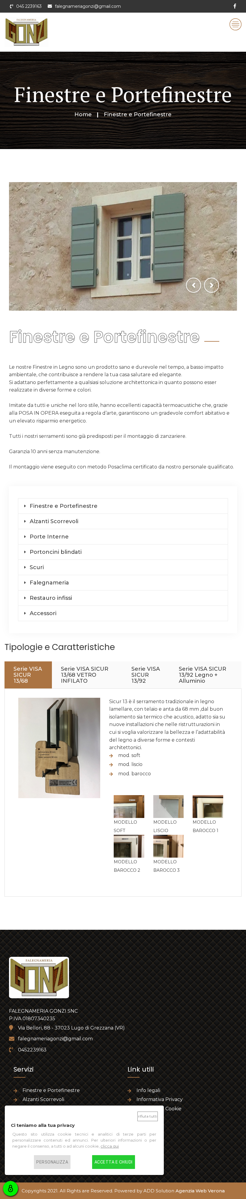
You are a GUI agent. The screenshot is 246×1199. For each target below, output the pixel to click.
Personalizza (52, 1162)
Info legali (148, 1090)
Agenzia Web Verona (200, 1191)
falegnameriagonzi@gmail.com (88, 6)
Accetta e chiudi (113, 1162)
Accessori (43, 613)
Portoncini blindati (56, 552)
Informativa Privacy (159, 1099)
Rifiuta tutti (147, 1116)
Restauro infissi (51, 598)
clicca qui (109, 1146)
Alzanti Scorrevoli (54, 521)
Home (83, 114)
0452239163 (32, 1050)
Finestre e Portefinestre (64, 506)
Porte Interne (49, 536)
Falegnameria (49, 582)
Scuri (37, 567)
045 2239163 (29, 6)
